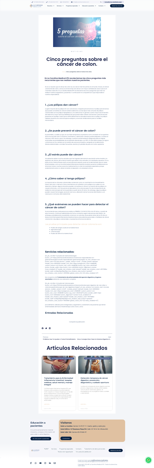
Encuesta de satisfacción (83, 452)
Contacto (100, 6)
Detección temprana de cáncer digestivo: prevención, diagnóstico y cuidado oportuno (95, 380)
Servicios (59, 6)
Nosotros (49, 6)
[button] (101, 2)
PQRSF (46, 449)
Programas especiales (72, 6)
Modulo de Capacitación (65, 452)
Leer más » (47, 404)
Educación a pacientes (88, 6)
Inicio (63, 71)
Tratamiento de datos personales (94, 449)
